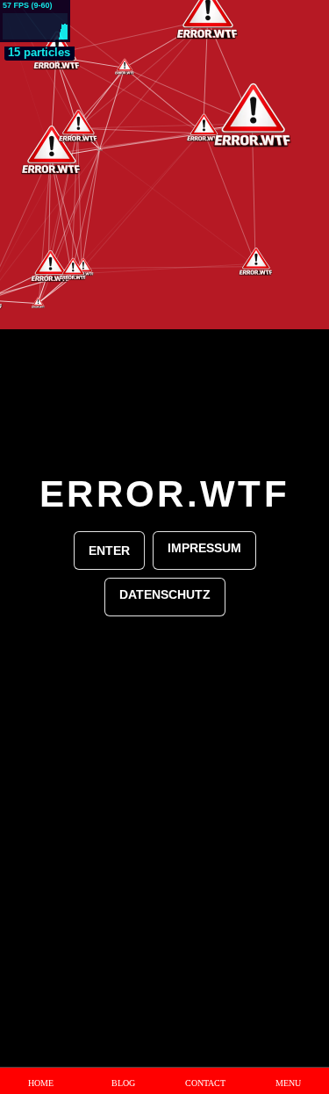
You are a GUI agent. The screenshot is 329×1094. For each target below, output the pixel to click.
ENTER (109, 550)
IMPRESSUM (204, 548)
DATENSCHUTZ (165, 594)
